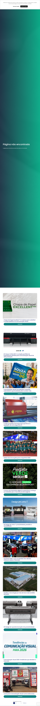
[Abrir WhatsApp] (37, 703)
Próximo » (25, 703)
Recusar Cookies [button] (16, 6)
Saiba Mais (20, 324)
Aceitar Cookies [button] (24, 6)
